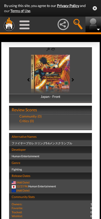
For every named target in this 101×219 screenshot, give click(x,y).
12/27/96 (22, 186)
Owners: (17, 204)
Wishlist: (17, 216)
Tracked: (17, 212)
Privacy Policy (68, 5)
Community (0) (30, 116)
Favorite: (17, 208)
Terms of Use (20, 11)
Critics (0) (26, 121)
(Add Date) (23, 182)
